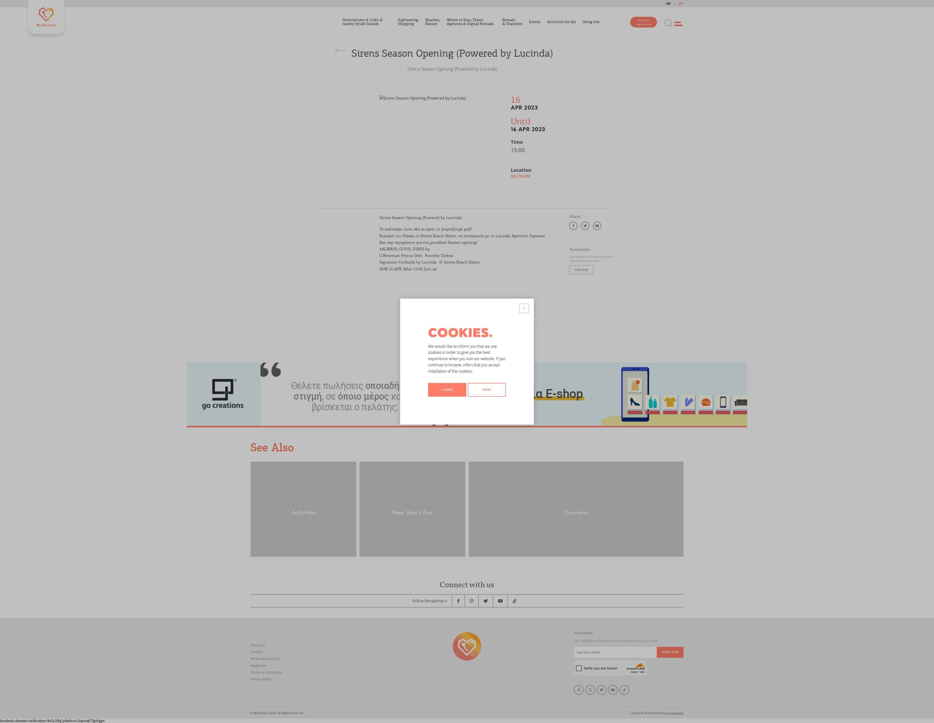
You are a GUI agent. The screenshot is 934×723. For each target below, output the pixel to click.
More (486, 389)
